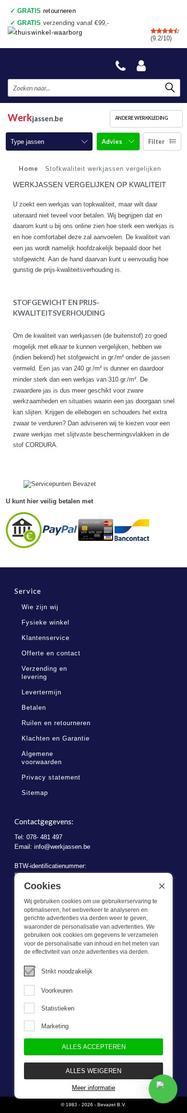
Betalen (34, 707)
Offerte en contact (51, 653)
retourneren (46, 10)
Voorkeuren (56, 990)
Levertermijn (41, 692)
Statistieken (57, 1008)
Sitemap (35, 792)
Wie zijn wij (40, 607)
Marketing (55, 1026)
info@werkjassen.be (62, 846)
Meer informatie (93, 1087)
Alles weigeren (93, 1071)
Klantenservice (46, 637)
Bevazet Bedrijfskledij (53, 63)
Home (28, 168)
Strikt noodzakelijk (67, 971)
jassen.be (35, 117)
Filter (156, 141)
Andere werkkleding (141, 118)
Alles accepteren (94, 1046)
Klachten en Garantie (56, 738)
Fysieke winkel (46, 622)
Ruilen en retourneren (56, 723)
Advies (113, 141)
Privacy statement (51, 777)
